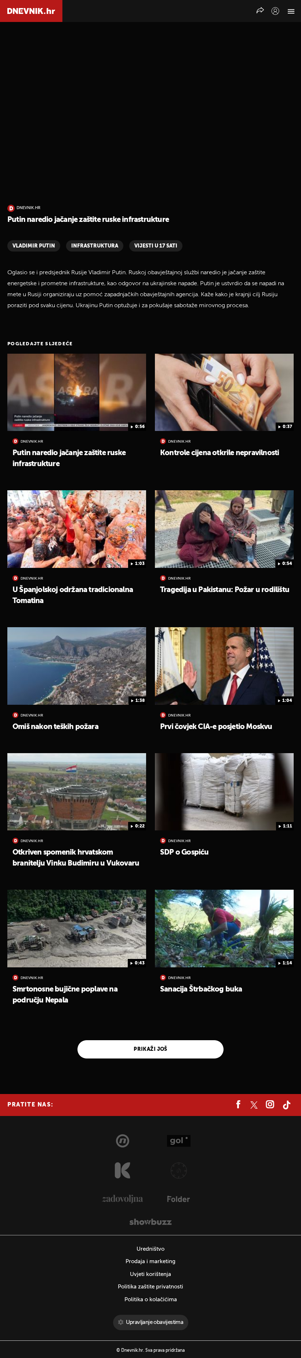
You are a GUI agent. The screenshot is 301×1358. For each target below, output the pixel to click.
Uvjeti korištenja (150, 1274)
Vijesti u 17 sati (155, 246)
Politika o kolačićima (150, 1299)
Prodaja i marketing (150, 1261)
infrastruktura (94, 246)
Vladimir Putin (33, 246)
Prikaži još (150, 1049)
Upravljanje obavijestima (155, 1322)
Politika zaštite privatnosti (150, 1287)
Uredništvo (150, 1249)
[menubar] (275, 11)
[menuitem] (275, 11)
